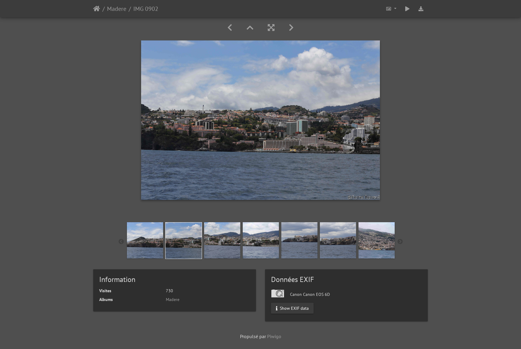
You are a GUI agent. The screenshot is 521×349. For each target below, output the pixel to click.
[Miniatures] (249, 28)
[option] (145, 240)
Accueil (96, 8)
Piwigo (274, 336)
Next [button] (400, 242)
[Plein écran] (271, 28)
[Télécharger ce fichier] (421, 8)
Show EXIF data (294, 308)
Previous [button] (121, 242)
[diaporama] (407, 8)
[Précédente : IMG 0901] (229, 28)
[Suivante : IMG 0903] (291, 28)
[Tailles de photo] (391, 8)
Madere (116, 9)
